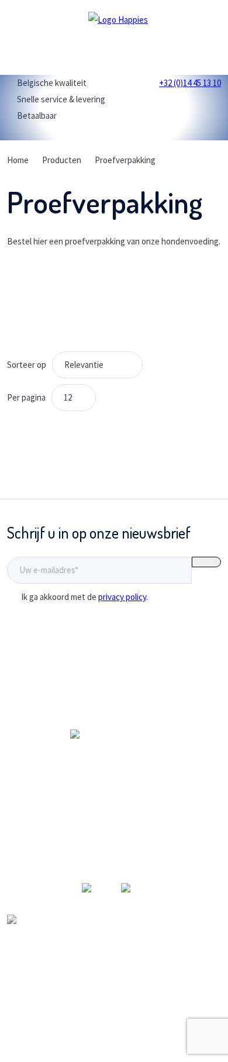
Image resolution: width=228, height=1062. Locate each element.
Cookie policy (114, 1044)
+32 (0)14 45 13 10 (114, 846)
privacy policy (122, 596)
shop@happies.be (114, 862)
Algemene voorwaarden (114, 1011)
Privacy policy (114, 1027)
